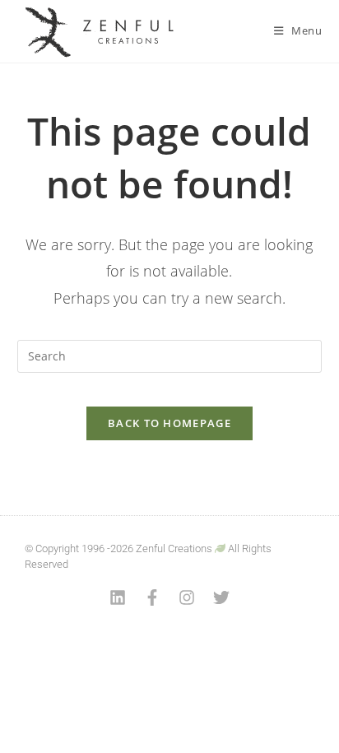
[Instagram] (187, 597)
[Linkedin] (117, 597)
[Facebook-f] (152, 597)
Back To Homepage (169, 423)
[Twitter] (221, 597)
